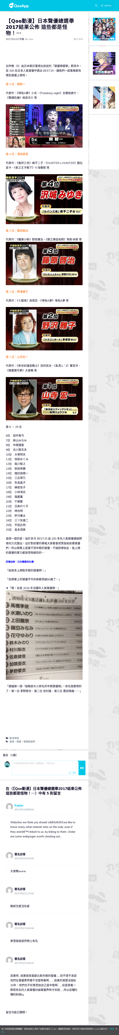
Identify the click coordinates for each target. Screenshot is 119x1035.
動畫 (12, 741)
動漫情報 (14, 738)
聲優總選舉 (29, 741)
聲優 (19, 741)
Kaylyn (19, 805)
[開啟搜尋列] (96, 5)
